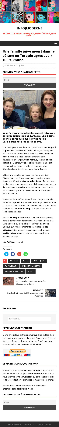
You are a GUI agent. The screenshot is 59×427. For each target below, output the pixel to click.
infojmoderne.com (14, 271)
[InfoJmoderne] (29, 21)
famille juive (39, 261)
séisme (30, 271)
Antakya (14, 261)
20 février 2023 (11, 65)
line (22, 65)
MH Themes (46, 424)
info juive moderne (31, 266)
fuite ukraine (11, 266)
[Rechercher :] (29, 319)
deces (25, 261)
